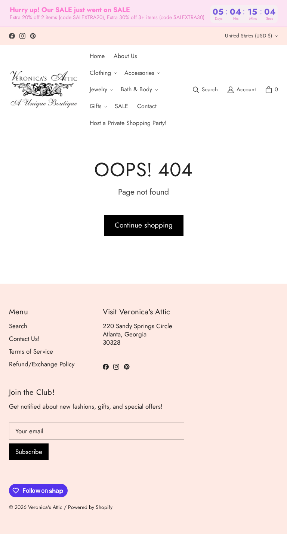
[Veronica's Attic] (43, 89)
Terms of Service (31, 351)
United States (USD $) (248, 35)
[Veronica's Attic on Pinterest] (33, 36)
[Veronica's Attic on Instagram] (22, 36)
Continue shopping (144, 225)
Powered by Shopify (90, 507)
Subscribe (28, 451)
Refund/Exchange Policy (41, 364)
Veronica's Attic (45, 507)
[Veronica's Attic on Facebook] (12, 36)
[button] (102, 73)
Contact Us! (24, 338)
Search (18, 325)
